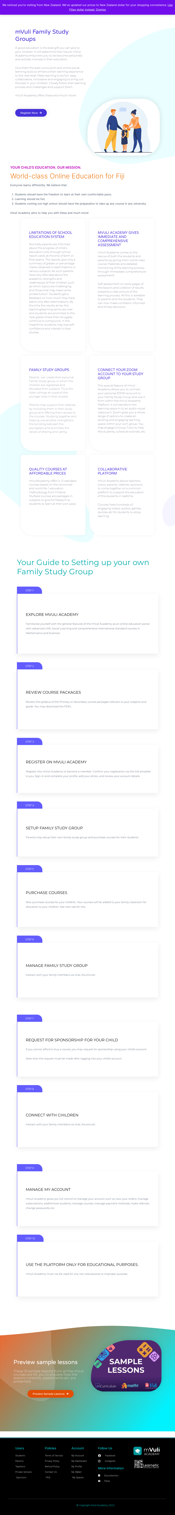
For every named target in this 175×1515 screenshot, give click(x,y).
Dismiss (101, 9)
